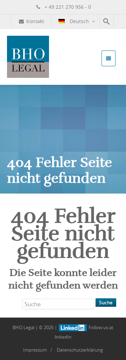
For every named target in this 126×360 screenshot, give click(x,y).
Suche (106, 302)
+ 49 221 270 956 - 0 (67, 7)
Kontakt (35, 21)
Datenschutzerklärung (80, 350)
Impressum (35, 350)
